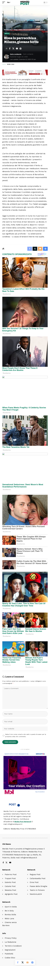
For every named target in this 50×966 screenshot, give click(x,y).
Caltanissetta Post (37, 878)
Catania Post (10, 886)
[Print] (20, 48)
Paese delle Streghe (38, 886)
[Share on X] (13, 48)
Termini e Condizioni (13, 946)
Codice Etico (10, 958)
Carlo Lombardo (15, 54)
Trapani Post (10, 878)
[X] (6, 862)
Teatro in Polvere (37, 890)
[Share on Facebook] (9, 48)
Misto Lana (9, 918)
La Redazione (10, 942)
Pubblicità (9, 954)
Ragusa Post (35, 874)
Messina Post (10, 890)
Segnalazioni (10, 950)
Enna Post (34, 882)
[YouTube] (10, 862)
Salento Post (10, 882)
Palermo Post (11, 874)
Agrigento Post (11, 894)
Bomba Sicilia (10, 915)
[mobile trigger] (4, 2)
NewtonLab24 (36, 894)
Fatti (7, 33)
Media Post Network (22, 821)
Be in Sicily (9, 911)
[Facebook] (3, 862)
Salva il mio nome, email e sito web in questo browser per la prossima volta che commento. (25, 735)
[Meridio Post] (25, 2)
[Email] (16, 48)
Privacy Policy (11, 938)
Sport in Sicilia (11, 907)
